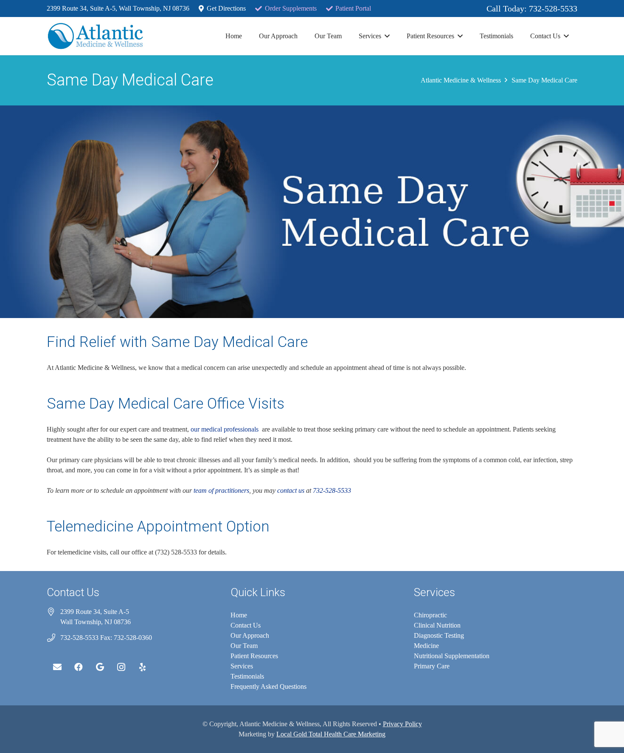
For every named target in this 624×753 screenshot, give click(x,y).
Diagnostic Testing (439, 635)
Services (241, 666)
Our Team (244, 645)
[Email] (57, 667)
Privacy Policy (402, 723)
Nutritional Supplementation (451, 655)
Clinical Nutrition (437, 625)
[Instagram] (121, 667)
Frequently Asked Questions (268, 686)
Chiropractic (430, 615)
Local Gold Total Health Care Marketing (330, 734)
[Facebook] (78, 667)
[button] (387, 36)
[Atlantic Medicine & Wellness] (96, 36)
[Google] (99, 667)
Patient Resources (254, 655)
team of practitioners (221, 490)
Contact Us (245, 625)
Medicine (426, 645)
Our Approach (249, 635)
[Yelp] (142, 667)
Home (238, 615)
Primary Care (432, 666)
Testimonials (247, 676)
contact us (290, 490)
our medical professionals (225, 429)
